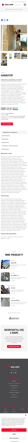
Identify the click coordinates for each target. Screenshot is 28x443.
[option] (14, 318)
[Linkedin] (7, 20)
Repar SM (13, 262)
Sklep (15, 251)
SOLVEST (14, 406)
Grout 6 (13, 288)
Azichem (15, 9)
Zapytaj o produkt (7, 124)
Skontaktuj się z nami (14, 346)
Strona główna (10, 9)
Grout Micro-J (15, 275)
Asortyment (22, 409)
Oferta (5, 406)
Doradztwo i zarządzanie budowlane (5, 412)
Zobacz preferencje (14, 438)
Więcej (13, 280)
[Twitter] (5, 20)
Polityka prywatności (14, 441)
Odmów (14, 434)
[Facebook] (2, 20)
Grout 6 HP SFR (15, 300)
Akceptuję (14, 430)
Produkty (5, 409)
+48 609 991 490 (23, 1)
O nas (14, 409)
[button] (26, 415)
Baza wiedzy (14, 411)
